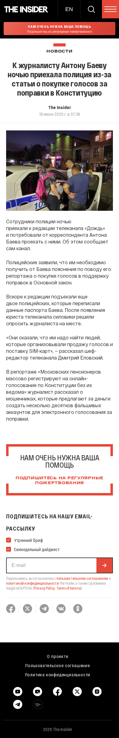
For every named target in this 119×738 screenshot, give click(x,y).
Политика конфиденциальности (58, 674)
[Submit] (104, 565)
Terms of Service (68, 588)
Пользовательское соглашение (57, 665)
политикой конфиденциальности (32, 583)
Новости (59, 51)
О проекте (57, 656)
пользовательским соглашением (82, 578)
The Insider (59, 107)
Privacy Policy (44, 588)
